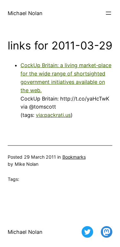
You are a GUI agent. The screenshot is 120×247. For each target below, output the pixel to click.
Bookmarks (74, 157)
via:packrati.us (53, 115)
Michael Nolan (25, 13)
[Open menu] (108, 13)
